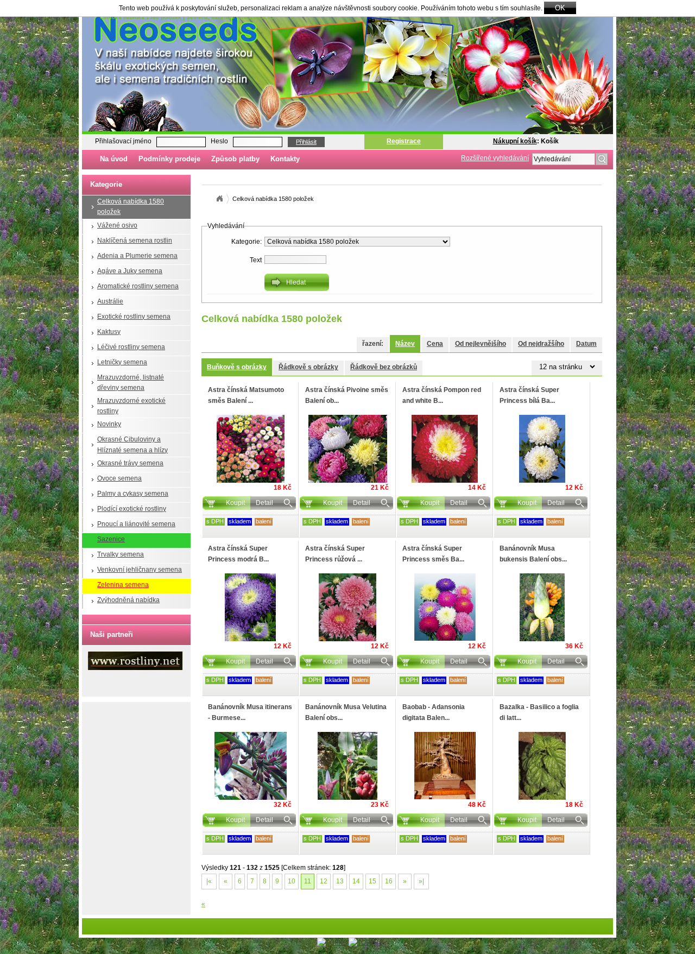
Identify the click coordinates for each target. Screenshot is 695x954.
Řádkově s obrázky (308, 367)
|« (209, 881)
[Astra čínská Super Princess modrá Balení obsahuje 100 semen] (250, 607)
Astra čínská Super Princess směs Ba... (433, 554)
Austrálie (110, 301)
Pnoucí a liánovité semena (136, 524)
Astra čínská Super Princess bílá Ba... (529, 395)
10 (291, 881)
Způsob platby (235, 159)
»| (421, 881)
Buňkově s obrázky (237, 367)
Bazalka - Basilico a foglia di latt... (539, 712)
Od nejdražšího (541, 344)
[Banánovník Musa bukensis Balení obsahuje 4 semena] (542, 607)
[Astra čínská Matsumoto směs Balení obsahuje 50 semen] (250, 449)
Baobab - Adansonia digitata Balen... (433, 712)
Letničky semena (122, 362)
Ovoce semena (119, 478)
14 (356, 881)
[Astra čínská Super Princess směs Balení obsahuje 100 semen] (444, 607)
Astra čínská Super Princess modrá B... (238, 554)
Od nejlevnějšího (480, 344)
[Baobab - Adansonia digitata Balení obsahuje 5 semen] (444, 765)
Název (405, 344)
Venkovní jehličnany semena (139, 569)
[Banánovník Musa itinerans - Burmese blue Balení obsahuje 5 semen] (250, 766)
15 (372, 881)
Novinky (109, 424)
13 (340, 881)
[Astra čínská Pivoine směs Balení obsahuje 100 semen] (347, 449)
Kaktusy (109, 332)
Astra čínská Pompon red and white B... (441, 395)
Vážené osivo (117, 225)
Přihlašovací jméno (123, 141)
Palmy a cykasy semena (132, 493)
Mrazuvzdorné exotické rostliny (131, 406)
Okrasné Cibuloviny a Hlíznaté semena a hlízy (132, 444)
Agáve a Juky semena (129, 271)
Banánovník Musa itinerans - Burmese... (250, 712)
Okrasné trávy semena (130, 463)
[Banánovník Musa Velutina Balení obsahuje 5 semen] (347, 766)
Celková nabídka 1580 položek (130, 207)
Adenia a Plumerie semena (137, 256)
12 (323, 881)
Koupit (235, 503)
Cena (435, 344)
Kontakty (285, 159)
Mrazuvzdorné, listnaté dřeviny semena (130, 382)
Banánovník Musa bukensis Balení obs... (533, 554)
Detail (264, 503)
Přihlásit (306, 141)
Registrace (404, 141)
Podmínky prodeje (169, 159)
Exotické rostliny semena (133, 316)
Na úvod (114, 159)
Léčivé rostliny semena (131, 347)
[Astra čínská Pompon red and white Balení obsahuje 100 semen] (444, 449)
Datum (586, 344)
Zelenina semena (123, 585)
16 (389, 881)
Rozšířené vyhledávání (495, 158)
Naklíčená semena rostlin (134, 240)
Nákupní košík (515, 141)
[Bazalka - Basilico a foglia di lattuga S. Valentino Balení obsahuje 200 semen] (542, 766)
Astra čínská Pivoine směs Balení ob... (346, 395)
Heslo (219, 141)
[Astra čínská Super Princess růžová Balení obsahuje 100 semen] (347, 607)
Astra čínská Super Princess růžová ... (335, 554)
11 (307, 881)
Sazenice (111, 539)
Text (256, 260)
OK (560, 8)
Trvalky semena (120, 554)
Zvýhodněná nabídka (128, 600)
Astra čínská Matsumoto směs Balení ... (246, 395)
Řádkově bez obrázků (383, 367)
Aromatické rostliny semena (138, 286)
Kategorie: (246, 241)
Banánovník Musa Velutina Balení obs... (346, 712)
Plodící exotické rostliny (131, 509)
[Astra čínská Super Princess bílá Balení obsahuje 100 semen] (542, 449)
